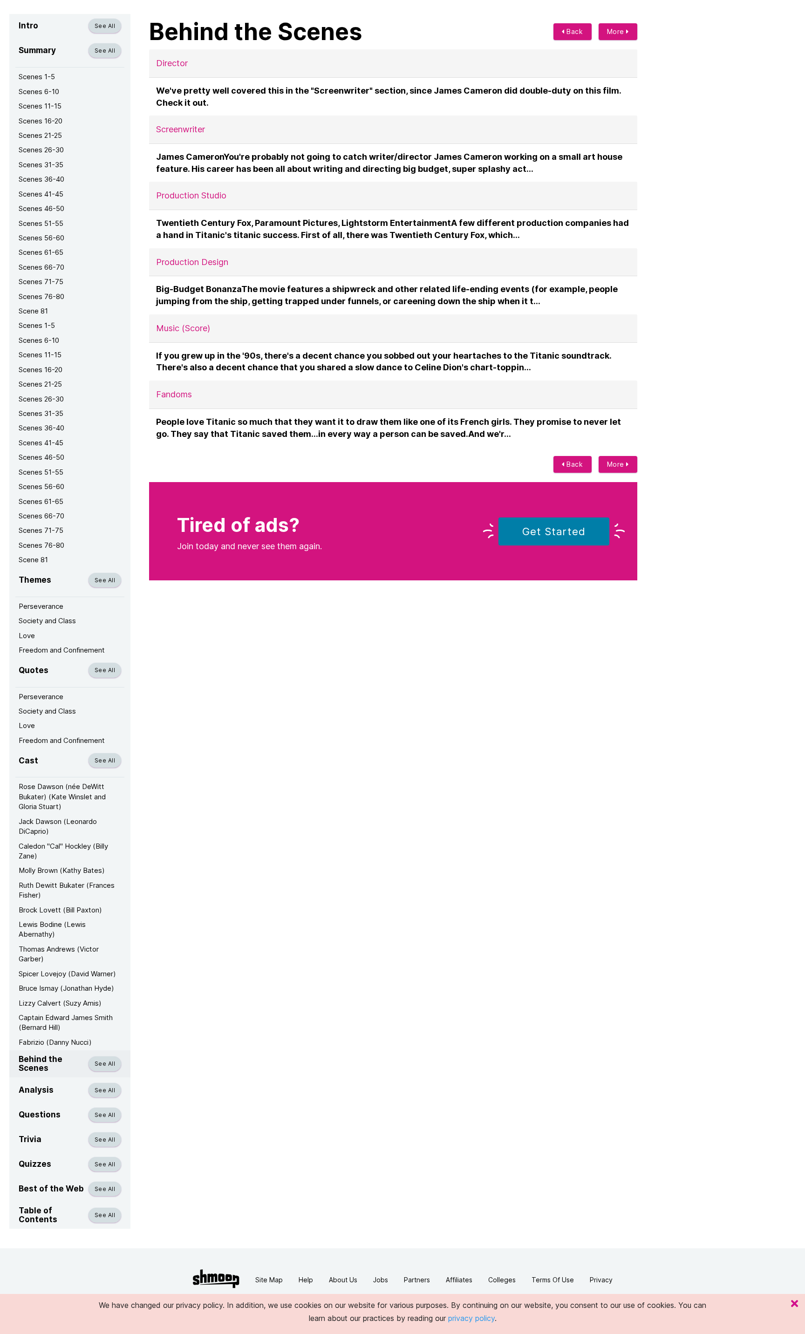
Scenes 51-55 (41, 223)
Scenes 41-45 (41, 194)
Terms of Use (553, 1280)
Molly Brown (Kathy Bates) (62, 870)
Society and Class (47, 620)
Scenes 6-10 (39, 91)
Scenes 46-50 (41, 208)
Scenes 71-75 (41, 281)
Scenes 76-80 (41, 296)
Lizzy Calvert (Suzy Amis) (60, 1003)
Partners (417, 1280)
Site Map (269, 1280)
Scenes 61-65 (41, 252)
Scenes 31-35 (41, 164)
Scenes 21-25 (40, 135)
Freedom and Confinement (62, 650)
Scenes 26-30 (41, 149)
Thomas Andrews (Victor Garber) (59, 954)
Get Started (554, 531)
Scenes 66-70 (41, 267)
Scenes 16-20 (40, 120)
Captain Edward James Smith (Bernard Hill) (66, 1022)
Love (27, 635)
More (617, 31)
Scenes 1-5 (37, 76)
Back (574, 31)
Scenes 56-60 (41, 237)
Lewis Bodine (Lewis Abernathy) (52, 929)
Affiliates (459, 1280)
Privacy (601, 1280)
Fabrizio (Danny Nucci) (55, 1042)
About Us (343, 1280)
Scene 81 (33, 310)
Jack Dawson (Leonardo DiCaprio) (58, 826)
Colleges (502, 1280)
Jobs (380, 1280)
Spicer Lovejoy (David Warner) (67, 973)
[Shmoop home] (216, 1278)
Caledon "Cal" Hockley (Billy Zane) (63, 851)
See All (105, 25)
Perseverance (41, 606)
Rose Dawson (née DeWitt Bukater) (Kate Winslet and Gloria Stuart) (62, 796)
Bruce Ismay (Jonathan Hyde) (66, 988)
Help (306, 1280)
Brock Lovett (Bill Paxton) (60, 909)
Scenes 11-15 (40, 106)
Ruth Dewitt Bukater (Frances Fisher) (67, 890)
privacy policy (471, 1318)
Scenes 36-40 (41, 179)
